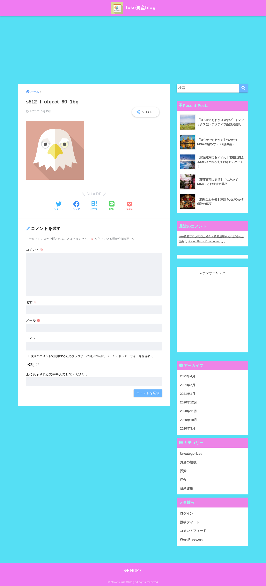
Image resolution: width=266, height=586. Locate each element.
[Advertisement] (133, 50)
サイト (31, 339)
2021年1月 (187, 393)
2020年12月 (188, 402)
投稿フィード (190, 522)
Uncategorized (191, 453)
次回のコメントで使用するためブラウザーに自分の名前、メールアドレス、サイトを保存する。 (93, 356)
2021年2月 (187, 385)
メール (33, 320)
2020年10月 (188, 420)
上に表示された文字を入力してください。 (57, 374)
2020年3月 (187, 428)
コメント (34, 250)
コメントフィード (193, 531)
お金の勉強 (188, 462)
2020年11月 (188, 411)
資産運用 (186, 488)
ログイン (186, 513)
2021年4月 (187, 376)
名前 (31, 302)
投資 (183, 471)
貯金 (183, 479)
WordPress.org (191, 539)
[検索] (243, 88)
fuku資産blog (140, 7)
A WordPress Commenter (204, 241)
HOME (135, 570)
